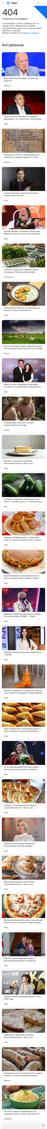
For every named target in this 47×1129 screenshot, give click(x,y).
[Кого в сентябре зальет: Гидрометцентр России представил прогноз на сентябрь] (23, 338)
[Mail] (8, 3)
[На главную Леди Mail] (13, 3)
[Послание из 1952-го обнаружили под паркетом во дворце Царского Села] (23, 147)
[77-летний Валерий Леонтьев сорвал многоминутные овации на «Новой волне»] (23, 759)
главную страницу (30, 33)
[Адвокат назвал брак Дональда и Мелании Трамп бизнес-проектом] (23, 950)
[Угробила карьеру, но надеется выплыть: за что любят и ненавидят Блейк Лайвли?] (23, 682)
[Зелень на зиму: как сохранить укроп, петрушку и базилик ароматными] (23, 261)
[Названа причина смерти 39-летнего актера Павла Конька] (23, 185)
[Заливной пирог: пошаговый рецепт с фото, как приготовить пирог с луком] (23, 568)
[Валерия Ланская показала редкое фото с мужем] (23, 644)
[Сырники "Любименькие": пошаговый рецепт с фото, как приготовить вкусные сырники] (23, 529)
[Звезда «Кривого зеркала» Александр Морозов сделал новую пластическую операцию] (23, 223)
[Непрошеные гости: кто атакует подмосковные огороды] (23, 414)
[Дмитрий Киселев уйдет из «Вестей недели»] (23, 70)
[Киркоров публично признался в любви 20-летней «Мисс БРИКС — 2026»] (23, 606)
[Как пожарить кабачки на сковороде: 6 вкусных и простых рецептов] (23, 300)
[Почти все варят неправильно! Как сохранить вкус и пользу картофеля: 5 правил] (23, 1103)
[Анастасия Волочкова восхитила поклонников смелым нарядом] (23, 835)
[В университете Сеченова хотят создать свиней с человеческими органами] (23, 1065)
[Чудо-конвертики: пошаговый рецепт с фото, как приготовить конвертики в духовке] (23, 721)
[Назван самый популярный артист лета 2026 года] (23, 988)
